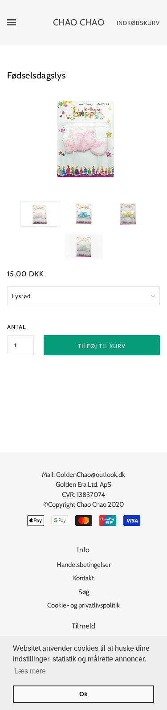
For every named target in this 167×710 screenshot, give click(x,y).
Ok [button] (83, 694)
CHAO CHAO (79, 22)
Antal (16, 326)
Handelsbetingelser (84, 565)
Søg (83, 592)
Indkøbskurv (138, 22)
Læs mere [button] (30, 671)
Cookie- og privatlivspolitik (83, 605)
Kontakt (83, 578)
